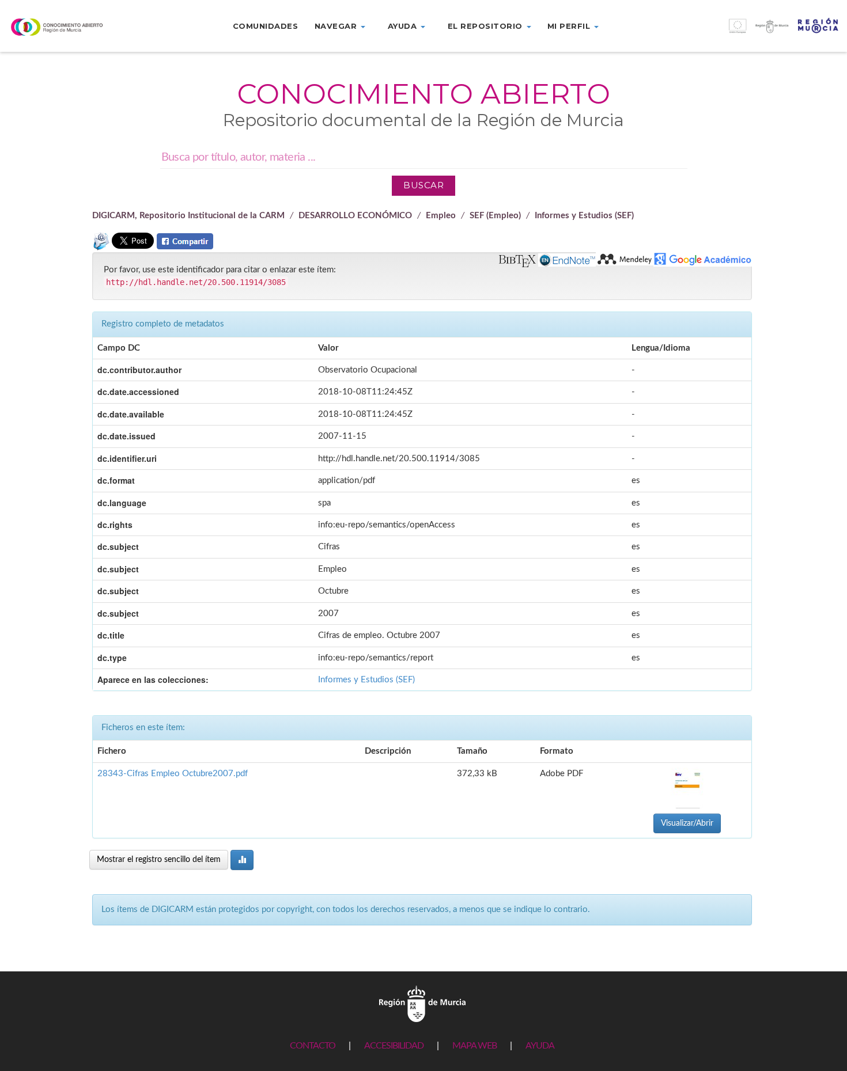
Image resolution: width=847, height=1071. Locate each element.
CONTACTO (312, 1045)
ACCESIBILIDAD (393, 1045)
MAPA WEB (474, 1045)
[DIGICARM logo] (71, 26)
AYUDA (539, 1045)
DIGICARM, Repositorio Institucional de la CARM (188, 215)
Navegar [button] (337, 26)
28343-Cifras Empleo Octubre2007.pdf (172, 773)
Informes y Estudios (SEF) (584, 215)
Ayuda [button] (403, 26)
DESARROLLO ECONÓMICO (355, 215)
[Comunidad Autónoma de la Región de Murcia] (422, 1003)
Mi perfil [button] (570, 26)
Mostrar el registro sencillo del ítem (159, 860)
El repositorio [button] (486, 26)
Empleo (441, 215)
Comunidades (265, 26)
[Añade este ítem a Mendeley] (624, 259)
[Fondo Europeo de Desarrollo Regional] (741, 32)
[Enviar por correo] (100, 246)
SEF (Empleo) (495, 215)
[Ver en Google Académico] (702, 259)
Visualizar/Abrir (687, 823)
